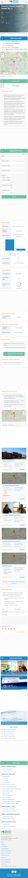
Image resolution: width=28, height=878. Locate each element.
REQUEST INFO (16, 81)
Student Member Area (6, 851)
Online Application (19, 332)
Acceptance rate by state (8, 826)
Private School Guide (6, 853)
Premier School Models (9, 732)
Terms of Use (10, 876)
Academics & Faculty (12, 33)
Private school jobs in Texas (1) (9, 811)
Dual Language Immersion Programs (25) (11, 789)
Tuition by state (6, 824)
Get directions (9, 76)
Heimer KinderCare (19, 404)
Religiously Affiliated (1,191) (8, 799)
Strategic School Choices (9, 738)
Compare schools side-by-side (9, 771)
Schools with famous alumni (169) (10, 803)
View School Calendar (19, 263)
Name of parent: (5, 161)
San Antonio (15, 13)
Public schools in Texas (7, 816)
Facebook (15, 871)
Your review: (4, 615)
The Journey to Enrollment (9, 730)
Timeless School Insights (9, 736)
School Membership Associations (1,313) (11, 801)
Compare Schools (5, 855)
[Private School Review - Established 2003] (14, 2)
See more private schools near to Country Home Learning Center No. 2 (14, 582)
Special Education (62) (7, 791)
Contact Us (3, 857)
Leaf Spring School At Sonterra (11, 541)
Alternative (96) (5, 793)
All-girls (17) (5, 778)
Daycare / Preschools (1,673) (8, 785)
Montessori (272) (6, 783)
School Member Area (6, 859)
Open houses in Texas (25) (8, 809)
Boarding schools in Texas (8, 819)
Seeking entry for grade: (7, 185)
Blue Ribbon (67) (6, 776)
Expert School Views (8, 734)
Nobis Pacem (8, 566)
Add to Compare (8, 469)
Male (4, 177)
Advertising (3, 864)
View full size (3, 76)
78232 (21, 13)
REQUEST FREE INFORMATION (15, 354)
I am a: (3, 609)
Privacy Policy (17, 876)
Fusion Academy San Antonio (12, 515)
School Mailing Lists (5, 862)
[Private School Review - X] (13, 872)
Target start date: (5, 190)
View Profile (22, 469)
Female (8, 177)
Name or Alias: (17, 609)
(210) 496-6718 (10, 17)
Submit (14, 197)
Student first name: (6, 166)
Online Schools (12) (6, 797)
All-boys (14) (5, 781)
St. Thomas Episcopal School (11, 486)
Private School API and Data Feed (8, 866)
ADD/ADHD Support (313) (8, 795)
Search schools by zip (7, 769)
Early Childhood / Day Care (14, 41)
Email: (3, 156)
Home (2, 842)
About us (3, 844)
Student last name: (6, 171)
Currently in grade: (6, 180)
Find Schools (4, 846)
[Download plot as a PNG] (24, 239)
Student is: (4, 175)
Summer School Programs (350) (9, 787)
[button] (3, 629)
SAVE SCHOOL (16, 86)
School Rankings (5, 848)
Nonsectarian (19, 231)
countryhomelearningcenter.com (13, 21)
